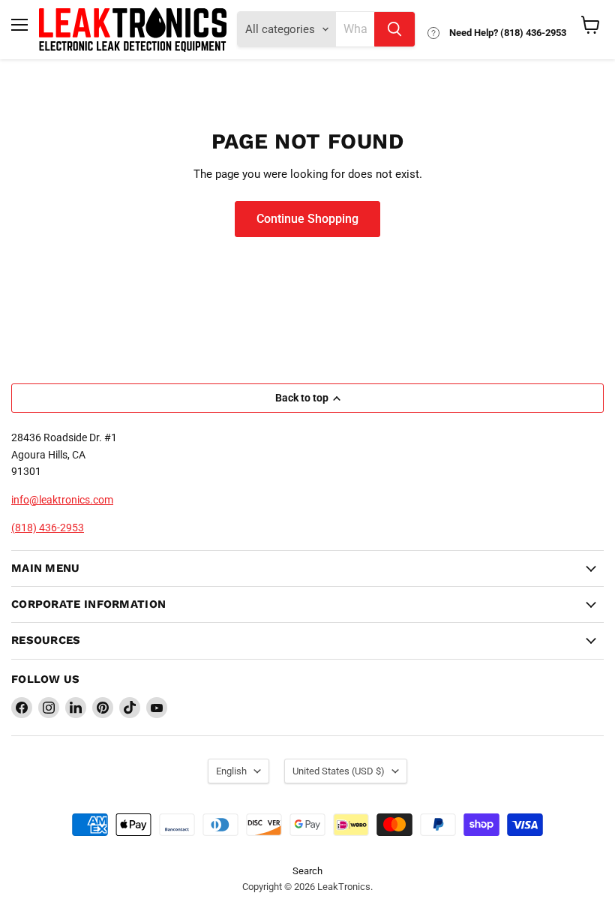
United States (338, 771)
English (231, 771)
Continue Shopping (307, 219)
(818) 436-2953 (47, 528)
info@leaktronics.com (62, 500)
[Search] (394, 29)
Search (307, 870)
